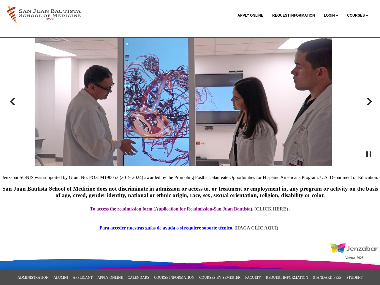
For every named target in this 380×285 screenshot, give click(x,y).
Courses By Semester (219, 278)
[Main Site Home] (44, 10)
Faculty (253, 278)
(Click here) (271, 208)
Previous (12, 101)
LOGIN (329, 15)
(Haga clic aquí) (257, 227)
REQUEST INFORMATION (287, 278)
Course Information (174, 278)
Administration (33, 278)
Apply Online (110, 278)
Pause (368, 154)
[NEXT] (368, 101)
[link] (250, 15)
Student (354, 278)
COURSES (356, 15)
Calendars (138, 278)
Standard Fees (327, 278)
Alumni (60, 278)
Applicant (83, 278)
